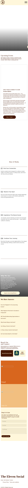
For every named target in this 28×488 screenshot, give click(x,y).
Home (2, 480)
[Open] (26, 2)
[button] (11, 306)
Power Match (7, 91)
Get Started (6, 480)
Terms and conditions (14, 482)
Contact (11, 480)
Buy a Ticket (10, 117)
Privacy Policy (6, 482)
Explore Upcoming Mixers (10, 293)
